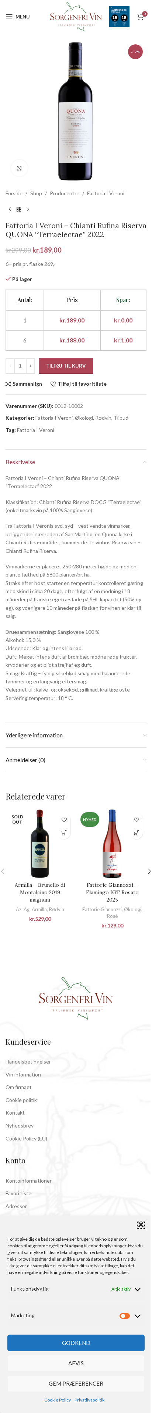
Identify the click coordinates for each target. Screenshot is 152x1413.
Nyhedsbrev (20, 1125)
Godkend (76, 1342)
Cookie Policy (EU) (26, 1138)
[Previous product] (10, 209)
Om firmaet (19, 1087)
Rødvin (103, 418)
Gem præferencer (76, 1383)
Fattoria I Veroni (105, 193)
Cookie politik (21, 1100)
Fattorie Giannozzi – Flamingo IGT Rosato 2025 (112, 892)
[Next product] (27, 209)
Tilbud (121, 418)
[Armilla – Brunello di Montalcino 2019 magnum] (40, 843)
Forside (14, 193)
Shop (36, 193)
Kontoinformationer (29, 1180)
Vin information (23, 1074)
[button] (141, 1224)
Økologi (84, 418)
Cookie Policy (57, 1400)
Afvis (76, 1363)
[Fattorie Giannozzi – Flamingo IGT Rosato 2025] (112, 843)
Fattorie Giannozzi (102, 909)
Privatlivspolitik (89, 1400)
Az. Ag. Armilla (31, 909)
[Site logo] (75, 16)
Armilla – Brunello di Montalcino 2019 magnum (40, 892)
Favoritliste (18, 1193)
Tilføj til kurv (66, 366)
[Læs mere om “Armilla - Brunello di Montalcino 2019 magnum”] (64, 832)
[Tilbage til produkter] (18, 209)
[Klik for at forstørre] (19, 168)
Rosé (112, 916)
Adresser (16, 1206)
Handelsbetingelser (28, 1061)
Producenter (64, 193)
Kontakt (15, 1112)
